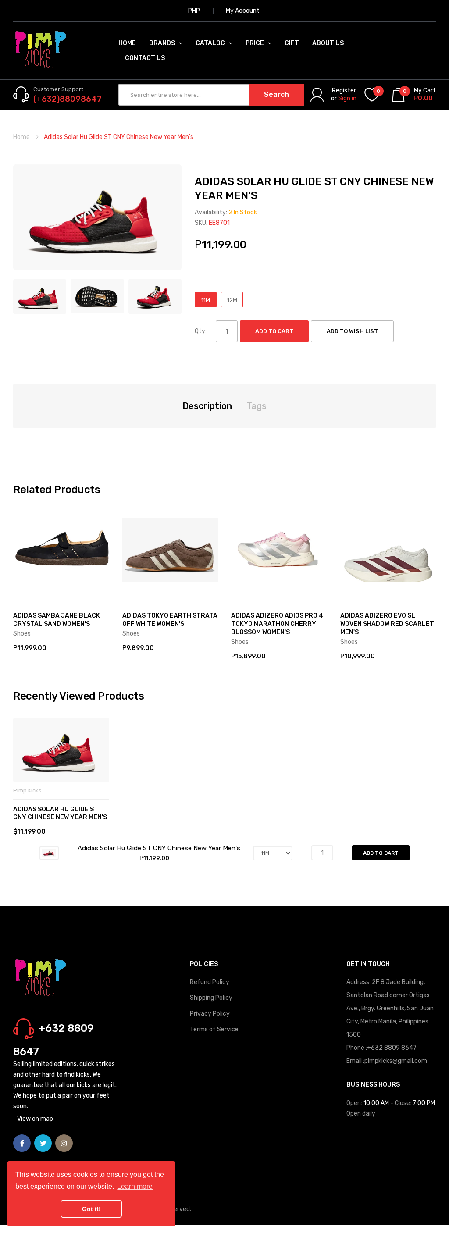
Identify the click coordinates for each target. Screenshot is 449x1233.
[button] (22, 563)
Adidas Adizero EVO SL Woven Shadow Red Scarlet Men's (387, 624)
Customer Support (58, 89)
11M (205, 300)
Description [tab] (207, 406)
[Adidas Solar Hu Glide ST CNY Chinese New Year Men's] (39, 296)
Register (344, 90)
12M (232, 300)
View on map (35, 1119)
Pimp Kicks (27, 790)
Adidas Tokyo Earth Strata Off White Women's (169, 620)
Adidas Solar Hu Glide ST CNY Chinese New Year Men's (60, 813)
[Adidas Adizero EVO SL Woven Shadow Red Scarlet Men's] (388, 550)
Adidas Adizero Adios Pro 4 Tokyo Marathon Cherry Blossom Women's (277, 624)
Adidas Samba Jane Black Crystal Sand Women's (56, 620)
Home (21, 137)
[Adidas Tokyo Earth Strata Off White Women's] (170, 550)
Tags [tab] (256, 406)
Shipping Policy (211, 998)
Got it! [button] (91, 1208)
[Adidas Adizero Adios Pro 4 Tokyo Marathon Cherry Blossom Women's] (279, 550)
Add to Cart (274, 331)
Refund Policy (209, 982)
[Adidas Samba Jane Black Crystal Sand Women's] (61, 550)
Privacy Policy (210, 1013)
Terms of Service (214, 1029)
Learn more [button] (135, 1186)
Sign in (347, 98)
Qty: (201, 331)
